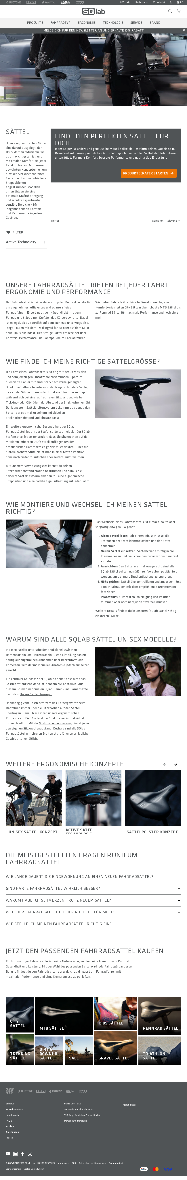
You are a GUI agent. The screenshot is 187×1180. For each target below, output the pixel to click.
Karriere (10, 1126)
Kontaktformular (14, 1109)
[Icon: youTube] (8, 1154)
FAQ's (9, 1120)
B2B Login (125, 2)
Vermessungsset (36, 466)
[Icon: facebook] (22, 1154)
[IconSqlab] (65, 2)
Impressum (63, 1163)
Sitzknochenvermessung (55, 723)
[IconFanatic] (48, 2)
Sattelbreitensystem (41, 408)
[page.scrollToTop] (182, 1171)
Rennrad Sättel (109, 312)
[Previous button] (164, 764)
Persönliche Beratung (75, 1120)
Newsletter (129, 1105)
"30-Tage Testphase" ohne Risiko (82, 1115)
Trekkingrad (45, 328)
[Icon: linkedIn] (15, 1154)
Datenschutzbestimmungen (92, 1163)
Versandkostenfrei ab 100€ (78, 1109)
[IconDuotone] (13, 2)
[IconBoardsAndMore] (10, 1091)
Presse (9, 1137)
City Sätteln (133, 307)
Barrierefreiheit (116, 1163)
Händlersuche (141, 2)
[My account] (170, 2)
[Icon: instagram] (30, 1154)
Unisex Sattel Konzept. (36, 694)
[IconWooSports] (80, 2)
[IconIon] (31, 2)
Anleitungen (12, 1132)
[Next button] (175, 764)
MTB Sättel (168, 307)
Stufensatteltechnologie (58, 432)
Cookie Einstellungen (34, 1169)
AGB (74, 1163)
